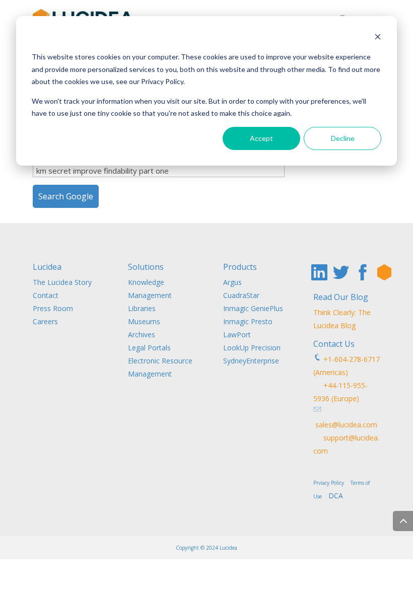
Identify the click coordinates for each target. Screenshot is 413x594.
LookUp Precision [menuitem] (252, 347)
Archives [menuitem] (141, 334)
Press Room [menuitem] (53, 308)
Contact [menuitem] (45, 295)
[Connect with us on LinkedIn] (319, 272)
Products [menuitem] (240, 267)
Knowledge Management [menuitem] (150, 288)
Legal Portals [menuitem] (149, 347)
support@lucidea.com (346, 444)
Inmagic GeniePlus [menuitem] (253, 308)
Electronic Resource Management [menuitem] (160, 367)
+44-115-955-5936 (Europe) (340, 392)
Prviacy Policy (331, 482)
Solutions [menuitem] (146, 267)
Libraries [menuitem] (142, 308)
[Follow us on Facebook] (363, 272)
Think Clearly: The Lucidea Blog (342, 319)
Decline (343, 138)
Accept (261, 138)
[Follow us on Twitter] (341, 272)
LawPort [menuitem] (237, 334)
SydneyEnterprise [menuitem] (251, 360)
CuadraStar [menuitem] (241, 295)
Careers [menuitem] (45, 321)
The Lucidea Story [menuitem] (62, 282)
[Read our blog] (384, 272)
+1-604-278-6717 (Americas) (346, 365)
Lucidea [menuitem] (47, 267)
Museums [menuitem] (144, 321)
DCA (335, 495)
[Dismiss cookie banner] (377, 38)
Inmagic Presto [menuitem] (247, 321)
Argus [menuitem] (232, 282)
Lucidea (228, 547)
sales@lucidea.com (345, 424)
